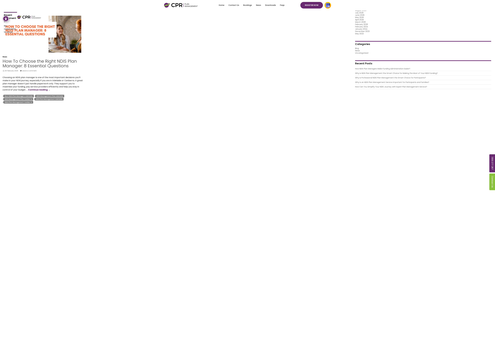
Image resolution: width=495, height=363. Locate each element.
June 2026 (359, 15)
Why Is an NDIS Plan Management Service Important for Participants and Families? (392, 82)
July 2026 (359, 12)
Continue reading (39, 89)
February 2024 (361, 26)
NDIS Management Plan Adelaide (49, 96)
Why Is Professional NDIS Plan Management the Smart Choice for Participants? (390, 77)
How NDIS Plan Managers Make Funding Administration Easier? (382, 68)
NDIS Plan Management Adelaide (49, 99)
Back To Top (489, 357)
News (258, 5)
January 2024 (361, 29)
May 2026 (359, 17)
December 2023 (362, 31)
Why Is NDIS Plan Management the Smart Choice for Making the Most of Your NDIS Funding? (396, 73)
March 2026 (360, 22)
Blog (357, 48)
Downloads (270, 5)
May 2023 (359, 33)
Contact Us (233, 5)
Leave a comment (29, 71)
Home (221, 5)
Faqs (282, 5)
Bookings (247, 5)
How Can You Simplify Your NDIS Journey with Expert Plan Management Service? (391, 86)
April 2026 (359, 19)
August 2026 (360, 10)
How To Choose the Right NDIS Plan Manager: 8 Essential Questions (40, 63)
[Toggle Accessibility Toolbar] (6, 19)
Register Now (311, 5)
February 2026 (361, 24)
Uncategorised (361, 53)
